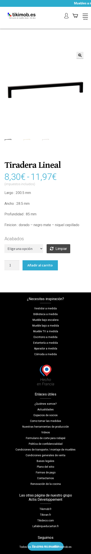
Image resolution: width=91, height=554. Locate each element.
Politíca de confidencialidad (46, 443)
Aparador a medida (45, 348)
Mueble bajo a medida (45, 325)
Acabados (14, 238)
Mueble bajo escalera (45, 319)
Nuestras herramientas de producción (45, 426)
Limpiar (61, 249)
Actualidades (45, 409)
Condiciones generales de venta (45, 455)
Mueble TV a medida (45, 331)
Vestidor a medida (45, 308)
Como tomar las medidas (45, 421)
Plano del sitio (45, 466)
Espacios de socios (46, 415)
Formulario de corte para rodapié (45, 438)
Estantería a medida (45, 342)
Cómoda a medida (45, 354)
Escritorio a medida (45, 337)
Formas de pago (45, 472)
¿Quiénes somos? (45, 403)
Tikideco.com (45, 520)
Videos (45, 432)
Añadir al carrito (40, 265)
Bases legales (45, 461)
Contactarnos (45, 478)
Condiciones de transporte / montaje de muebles (45, 449)
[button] (79, 55)
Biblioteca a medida (45, 314)
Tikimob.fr (45, 509)
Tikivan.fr (45, 514)
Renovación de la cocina (45, 484)
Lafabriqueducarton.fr (45, 526)
